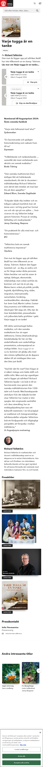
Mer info (23, 745)
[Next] (39, 670)
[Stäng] (40, 732)
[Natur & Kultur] (6, 3)
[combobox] (21, 10)
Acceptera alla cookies (21, 763)
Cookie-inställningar (22, 749)
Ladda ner (7, 511)
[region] (21, 748)
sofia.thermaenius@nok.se (14, 633)
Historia (5, 50)
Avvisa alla (21, 756)
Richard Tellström (13, 55)
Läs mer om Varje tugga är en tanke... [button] (20, 64)
